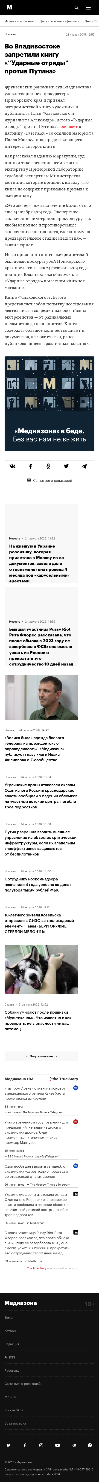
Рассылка (12, 1370)
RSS (11, 1356)
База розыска (15, 1422)
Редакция (12, 1343)
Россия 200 (14, 1409)
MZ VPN (11, 1396)
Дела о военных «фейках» (59, 20)
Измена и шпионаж (19, 20)
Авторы (10, 1330)
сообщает (68, 127)
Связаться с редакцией (52, 480)
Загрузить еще (41, 1056)
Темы (9, 1317)
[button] (88, 7)
